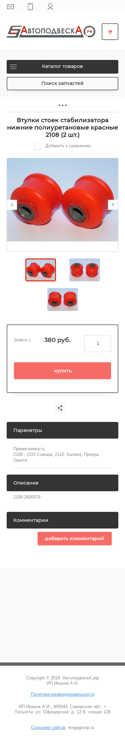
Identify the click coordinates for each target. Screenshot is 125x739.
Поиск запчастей (62, 83)
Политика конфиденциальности (62, 694)
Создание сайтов (48, 727)
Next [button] (113, 205)
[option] (62, 204)
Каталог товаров (62, 66)
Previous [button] (12, 205)
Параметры (27, 430)
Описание (26, 483)
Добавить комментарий (74, 539)
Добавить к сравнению (67, 145)
